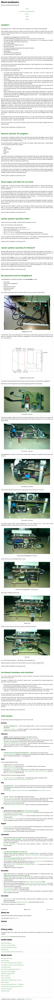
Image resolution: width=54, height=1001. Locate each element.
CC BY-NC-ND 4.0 (28, 999)
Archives (27, 19)
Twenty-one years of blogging (8, 971)
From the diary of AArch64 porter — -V (11, 980)
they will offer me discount (44, 790)
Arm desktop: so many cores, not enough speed (12, 965)
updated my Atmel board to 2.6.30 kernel (14, 815)
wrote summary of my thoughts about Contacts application (18, 812)
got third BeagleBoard (9, 844)
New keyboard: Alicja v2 (6, 958)
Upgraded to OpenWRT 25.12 (7, 973)
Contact (27, 8)
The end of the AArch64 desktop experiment (11, 962)
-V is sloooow (5, 975)
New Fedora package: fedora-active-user (10, 969)
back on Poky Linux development (34, 881)
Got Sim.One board (8, 888)
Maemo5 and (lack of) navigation (14, 134)
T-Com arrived (9, 829)
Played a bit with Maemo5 (11, 891)
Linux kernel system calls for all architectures (12, 951)
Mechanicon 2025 (5, 991)
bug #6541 (27, 236)
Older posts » (49, 909)
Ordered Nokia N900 (9, 889)
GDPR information (5, 936)
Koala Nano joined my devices (12, 740)
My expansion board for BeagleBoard (16, 276)
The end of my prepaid (6, 988)
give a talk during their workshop (31, 811)
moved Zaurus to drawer (9, 729)
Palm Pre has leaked (10, 798)
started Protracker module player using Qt (36, 883)
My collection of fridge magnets (27, 11)
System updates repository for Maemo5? (18, 248)
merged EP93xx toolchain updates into (14, 804)
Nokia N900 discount (38, 861)
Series (27, 16)
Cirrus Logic (15, 769)
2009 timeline (7, 716)
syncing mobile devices (17, 746)
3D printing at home (6, 967)
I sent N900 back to (21, 902)
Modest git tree (18, 257)
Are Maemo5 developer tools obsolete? (17, 672)
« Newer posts (4, 909)
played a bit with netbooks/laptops (12, 801)
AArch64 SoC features (6, 943)
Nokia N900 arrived (8, 899)
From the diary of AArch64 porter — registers (12, 984)
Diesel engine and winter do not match (17, 182)
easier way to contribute (33, 738)
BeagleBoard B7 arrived (9, 766)
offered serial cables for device (13, 743)
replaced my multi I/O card (10, 778)
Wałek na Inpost (5, 982)
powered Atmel (11, 768)
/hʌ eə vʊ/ (15, 918)
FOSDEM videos (4, 949)
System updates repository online (15, 219)
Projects (27, 14)
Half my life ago (5, 960)
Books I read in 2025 (6, 978)
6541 (51, 251)
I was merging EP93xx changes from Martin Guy (36, 771)
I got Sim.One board (11, 772)
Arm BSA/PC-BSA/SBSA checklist (9, 947)
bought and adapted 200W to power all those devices (18, 779)
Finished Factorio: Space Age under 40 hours (11, 986)
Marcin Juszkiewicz (10, 2)
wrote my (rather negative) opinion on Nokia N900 (16, 790)
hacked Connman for (11, 818)
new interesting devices (9, 754)
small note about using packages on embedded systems (21, 864)
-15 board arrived (9, 826)
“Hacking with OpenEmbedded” (32, 855)
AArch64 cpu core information (8, 945)
